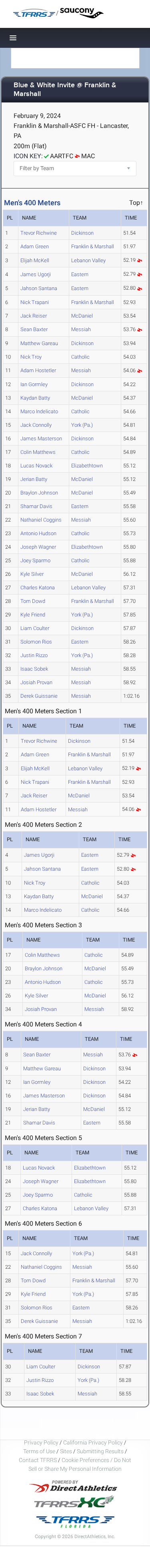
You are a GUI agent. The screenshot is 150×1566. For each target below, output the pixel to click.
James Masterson (41, 439)
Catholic (80, 357)
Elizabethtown (87, 466)
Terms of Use (39, 1451)
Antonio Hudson (38, 533)
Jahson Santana (38, 288)
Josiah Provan (36, 682)
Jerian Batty (33, 479)
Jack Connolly (36, 425)
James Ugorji (35, 274)
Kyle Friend (32, 615)
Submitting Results (100, 1451)
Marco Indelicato (39, 411)
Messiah (81, 329)
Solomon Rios (36, 642)
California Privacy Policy (93, 1442)
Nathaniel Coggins (41, 520)
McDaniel (82, 316)
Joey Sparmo (35, 560)
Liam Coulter (34, 628)
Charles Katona (37, 588)
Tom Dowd (32, 601)
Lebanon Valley (88, 260)
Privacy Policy (41, 1442)
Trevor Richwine (38, 233)
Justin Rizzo (34, 655)
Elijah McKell (34, 260)
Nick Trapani (34, 302)
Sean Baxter (34, 329)
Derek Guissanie (39, 696)
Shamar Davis (36, 506)
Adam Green (34, 246)
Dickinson (82, 233)
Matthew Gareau (39, 343)
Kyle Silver (32, 574)
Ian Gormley (34, 384)
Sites (66, 1451)
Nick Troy (31, 357)
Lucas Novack (36, 466)
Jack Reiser (33, 316)
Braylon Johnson (39, 493)
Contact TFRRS (38, 1460)
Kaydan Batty (35, 398)
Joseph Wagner (38, 547)
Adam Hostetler (38, 370)
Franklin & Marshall (92, 246)
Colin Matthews (38, 452)
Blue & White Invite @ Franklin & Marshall (65, 90)
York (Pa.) (82, 425)
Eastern (79, 274)
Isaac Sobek (34, 669)
